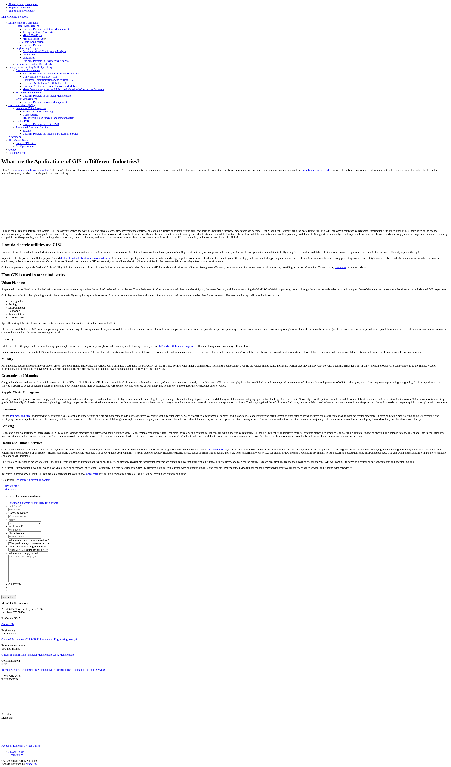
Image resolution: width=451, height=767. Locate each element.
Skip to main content (19, 7)
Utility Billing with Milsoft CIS (40, 76)
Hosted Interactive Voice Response (51, 669)
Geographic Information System (32, 479)
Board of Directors (26, 143)
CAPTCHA (15, 584)
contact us (340, 267)
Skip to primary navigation (23, 4)
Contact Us (7, 624)
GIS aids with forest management (177, 346)
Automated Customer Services (88, 669)
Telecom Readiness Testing (38, 111)
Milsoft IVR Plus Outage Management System (48, 117)
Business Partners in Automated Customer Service (50, 133)
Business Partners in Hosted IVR (41, 124)
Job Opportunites (25, 146)
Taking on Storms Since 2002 (39, 32)
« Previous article (11, 485)
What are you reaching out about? (27, 546)
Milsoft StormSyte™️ (34, 38)
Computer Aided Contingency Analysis (44, 51)
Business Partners (32, 44)
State (11, 519)
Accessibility (15, 754)
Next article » (8, 488)
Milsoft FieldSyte (32, 35)
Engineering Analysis (27, 48)
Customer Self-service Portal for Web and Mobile (50, 86)
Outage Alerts (30, 114)
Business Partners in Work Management (45, 102)
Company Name (18, 512)
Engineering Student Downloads (34, 63)
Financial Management (28, 92)
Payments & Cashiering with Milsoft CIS (45, 83)
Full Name (15, 506)
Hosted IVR (22, 121)
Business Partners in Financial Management (47, 95)
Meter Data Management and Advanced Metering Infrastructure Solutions (63, 89)
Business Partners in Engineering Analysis (46, 60)
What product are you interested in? (28, 540)
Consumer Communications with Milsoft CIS (48, 79)
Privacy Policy (16, 751)
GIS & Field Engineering (30, 41)
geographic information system (32, 169)
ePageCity (31, 763)
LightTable (29, 54)
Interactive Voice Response (31, 108)
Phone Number (16, 533)
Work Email (15, 526)
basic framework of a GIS (316, 169)
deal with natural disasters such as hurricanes (85, 258)
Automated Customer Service (32, 127)
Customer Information (28, 70)
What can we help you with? (24, 553)
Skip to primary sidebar (21, 10)
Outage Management (27, 25)
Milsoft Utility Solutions (14, 16)
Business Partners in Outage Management (46, 28)
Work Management (26, 98)
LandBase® (29, 57)
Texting (27, 130)
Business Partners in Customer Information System (51, 73)
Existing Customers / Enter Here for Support (33, 502)
